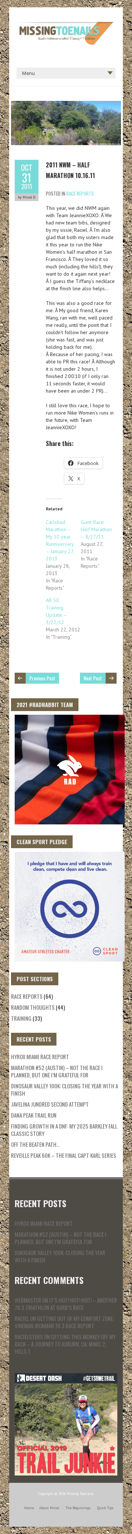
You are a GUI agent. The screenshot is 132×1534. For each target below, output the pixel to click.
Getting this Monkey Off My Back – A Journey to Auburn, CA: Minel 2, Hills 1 (65, 1344)
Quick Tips (105, 1507)
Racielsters (29, 1337)
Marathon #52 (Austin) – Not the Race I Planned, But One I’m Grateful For (57, 1071)
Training (21, 1018)
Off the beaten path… (35, 1144)
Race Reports (80, 193)
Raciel (22, 1318)
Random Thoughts (33, 1007)
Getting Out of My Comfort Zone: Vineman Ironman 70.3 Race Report (64, 1322)
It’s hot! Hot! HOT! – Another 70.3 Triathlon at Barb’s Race (66, 1303)
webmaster (28, 1300)
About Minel (49, 1507)
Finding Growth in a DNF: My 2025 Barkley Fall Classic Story (64, 1129)
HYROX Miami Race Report (40, 1057)
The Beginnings (78, 1507)
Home (29, 1507)
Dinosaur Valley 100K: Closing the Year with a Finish (64, 1089)
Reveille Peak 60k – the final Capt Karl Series (63, 1155)
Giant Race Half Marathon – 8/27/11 (96, 529)
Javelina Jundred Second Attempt (50, 1104)
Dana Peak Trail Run (33, 1115)
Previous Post (42, 678)
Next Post (93, 678)
